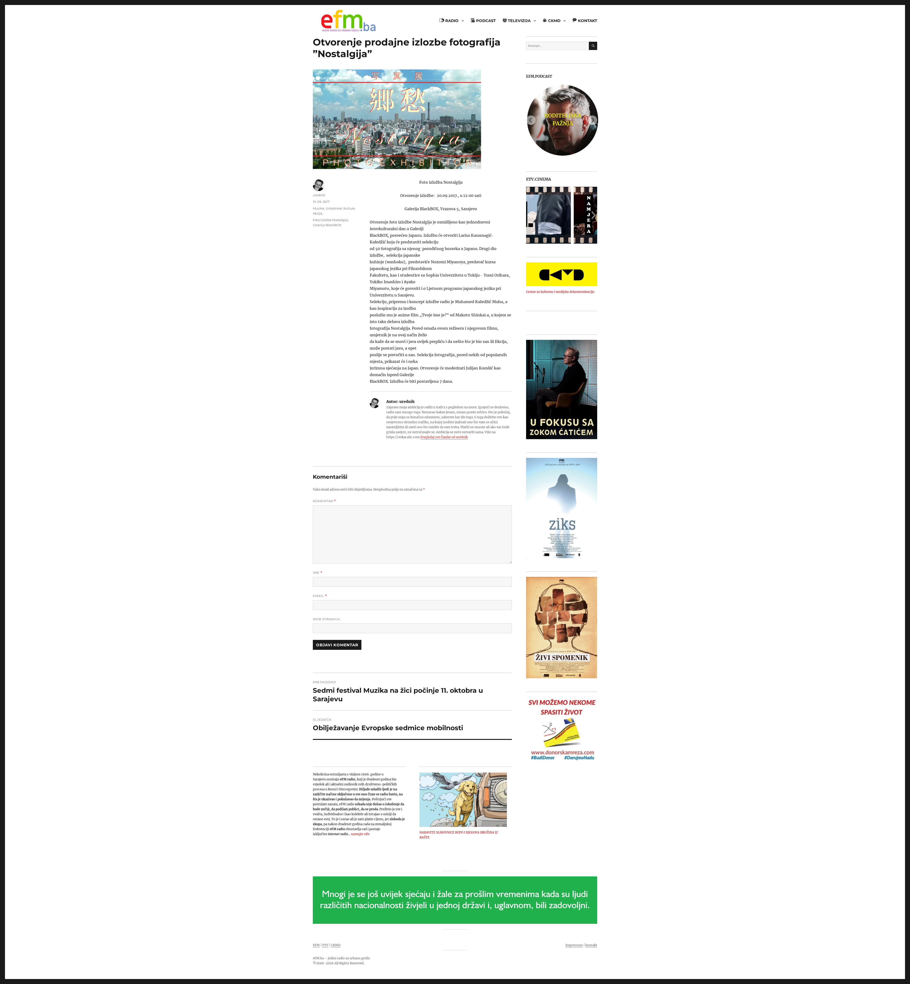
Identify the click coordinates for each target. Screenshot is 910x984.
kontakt (591, 945)
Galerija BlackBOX (327, 225)
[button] (529, 215)
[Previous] (531, 120)
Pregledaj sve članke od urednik (444, 437)
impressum (574, 945)
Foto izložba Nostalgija (330, 220)
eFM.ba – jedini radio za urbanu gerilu (341, 958)
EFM (316, 945)
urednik (319, 195)
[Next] (592, 120)
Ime (318, 573)
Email (320, 596)
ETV (325, 945)
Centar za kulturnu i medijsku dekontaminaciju (560, 292)
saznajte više (360, 834)
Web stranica (326, 619)
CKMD (336, 945)
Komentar (324, 501)
